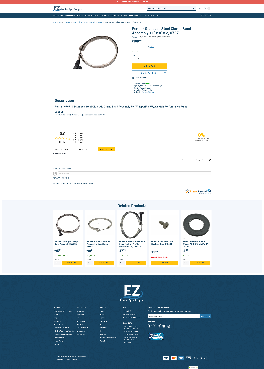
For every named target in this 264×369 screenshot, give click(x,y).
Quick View (68, 225)
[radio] (132, 133)
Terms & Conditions (72, 359)
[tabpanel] (68, 238)
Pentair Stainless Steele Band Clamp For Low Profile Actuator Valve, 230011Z (132, 244)
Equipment (69, 15)
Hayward (102, 314)
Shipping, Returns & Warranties (64, 331)
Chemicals (57, 15)
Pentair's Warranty (148, 92)
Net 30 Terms (58, 324)
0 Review (65, 142)
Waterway (103, 334)
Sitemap (56, 344)
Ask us (152, 47)
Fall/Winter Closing (118, 15)
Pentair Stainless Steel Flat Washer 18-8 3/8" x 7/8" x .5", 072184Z (195, 244)
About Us (57, 314)
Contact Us (57, 321)
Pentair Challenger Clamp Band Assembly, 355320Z (65, 242)
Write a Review (106, 149)
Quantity (135, 55)
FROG (101, 331)
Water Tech (103, 328)
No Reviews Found (59, 153)
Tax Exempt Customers (62, 328)
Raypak (102, 318)
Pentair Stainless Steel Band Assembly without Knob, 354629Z (99, 244)
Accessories (134, 15)
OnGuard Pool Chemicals (108, 338)
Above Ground (90, 15)
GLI (101, 324)
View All (102, 341)
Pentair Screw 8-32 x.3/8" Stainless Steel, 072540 (162, 242)
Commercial (148, 15)
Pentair (102, 311)
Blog (158, 15)
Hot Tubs (103, 15)
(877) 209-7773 (139, 2)
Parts (79, 15)
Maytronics (103, 321)
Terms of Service (59, 338)
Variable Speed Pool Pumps (63, 311)
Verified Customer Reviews (63, 334)
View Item (164, 263)
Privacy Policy (58, 341)
